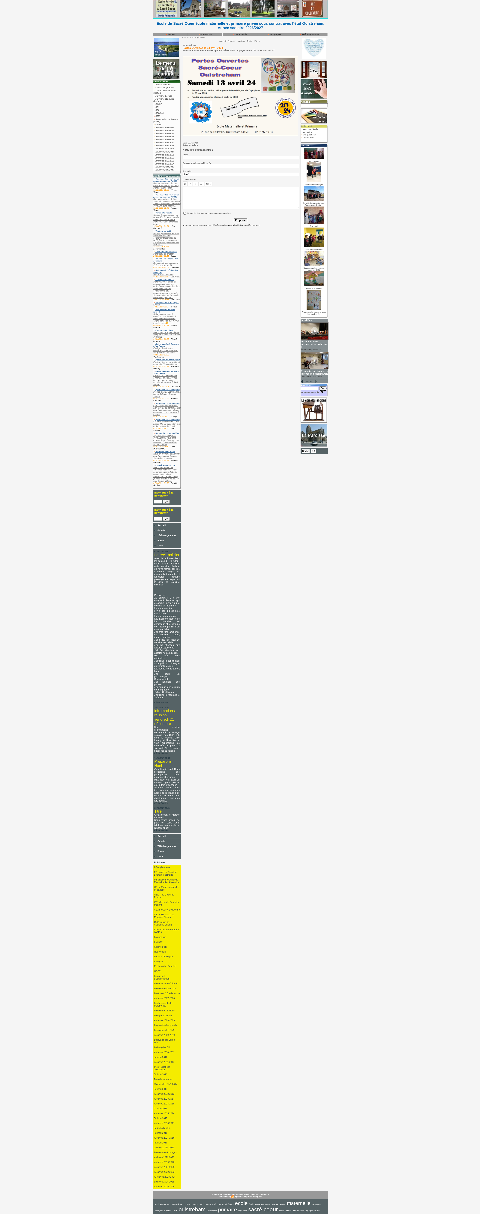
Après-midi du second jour (167, 360)
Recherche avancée (310, 392)
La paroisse (160, 937)
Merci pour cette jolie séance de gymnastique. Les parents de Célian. (166, 334)
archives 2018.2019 (164, 148)
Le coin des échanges (165, 1152)
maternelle (298, 1203)
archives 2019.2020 (164, 152)
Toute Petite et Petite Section (164, 91)
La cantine (307, 132)
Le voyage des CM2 (164, 1030)
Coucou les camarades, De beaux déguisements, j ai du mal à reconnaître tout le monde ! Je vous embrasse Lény (166, 219)
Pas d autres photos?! (163, 274)
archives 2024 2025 (164, 167)
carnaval (195, 1204)
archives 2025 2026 (164, 170)
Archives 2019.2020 (164, 155)
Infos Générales (163, 84)
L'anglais (158, 961)
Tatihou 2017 (160, 1118)
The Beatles (298, 1210)
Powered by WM (255, 1196)
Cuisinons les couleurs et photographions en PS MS (166, 180)
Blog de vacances (163, 1079)
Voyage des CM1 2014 (165, 1084)
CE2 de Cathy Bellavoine (167, 909)
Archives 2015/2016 (164, 139)
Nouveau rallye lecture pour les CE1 (314, 269)
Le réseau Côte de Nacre (167, 993)
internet (275, 1204)
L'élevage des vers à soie (164, 1041)
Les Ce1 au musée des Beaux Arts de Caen (313, 204)
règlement (242, 1211)
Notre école (206, 34)
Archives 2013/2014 (164, 133)
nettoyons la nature (163, 1211)
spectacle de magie (314, 184)
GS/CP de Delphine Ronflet (164, 896)
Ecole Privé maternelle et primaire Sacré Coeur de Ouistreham (240, 1194)
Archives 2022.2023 (164, 161)
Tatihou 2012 (160, 1057)
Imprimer (241, 41)
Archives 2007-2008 (164, 998)
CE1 (157, 107)
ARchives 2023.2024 (165, 1177)
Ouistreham (212, 1211)
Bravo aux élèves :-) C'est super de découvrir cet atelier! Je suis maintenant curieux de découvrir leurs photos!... (167, 202)
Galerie (161, 530)
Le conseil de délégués (166, 983)
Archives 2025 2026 (164, 1186)
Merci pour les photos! (163, 254)
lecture (283, 1204)
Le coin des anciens (164, 1010)
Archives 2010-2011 (164, 1052)
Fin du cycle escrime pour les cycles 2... (314, 313)
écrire (257, 1204)
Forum (160, 540)
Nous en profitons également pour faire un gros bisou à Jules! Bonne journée (166, 456)
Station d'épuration (313, 250)
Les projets (275, 34)
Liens (160, 545)
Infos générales (162, 867)
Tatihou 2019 (160, 1142)
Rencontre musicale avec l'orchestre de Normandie (314, 372)
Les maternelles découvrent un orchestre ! (314, 344)
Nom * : (186, 155)
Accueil (171, 34)
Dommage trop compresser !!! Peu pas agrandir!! (165, 264)
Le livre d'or (308, 138)
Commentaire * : (190, 179)
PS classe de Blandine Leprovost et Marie (165, 873)
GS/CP (158, 104)
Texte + (250, 41)
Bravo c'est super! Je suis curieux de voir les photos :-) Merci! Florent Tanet (166, 185)
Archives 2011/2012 (164, 127)
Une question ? (309, 135)
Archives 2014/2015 (164, 136)
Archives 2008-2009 (164, 1020)
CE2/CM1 (159, 113)
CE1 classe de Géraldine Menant (167, 903)
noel (175, 1210)
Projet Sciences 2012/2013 (162, 1068)
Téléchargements (310, 34)
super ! (156, 305)
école (251, 1204)
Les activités (240, 34)
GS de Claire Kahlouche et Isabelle (166, 888)
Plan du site (224, 1196)
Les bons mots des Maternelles (163, 1004)
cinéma (208, 1204)
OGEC (158, 124)
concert (221, 1204)
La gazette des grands (165, 1025)
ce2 (202, 1204)
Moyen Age (314, 161)
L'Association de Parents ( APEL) (166, 931)
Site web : (187, 171)
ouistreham (192, 1209)
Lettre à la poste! (314, 289)
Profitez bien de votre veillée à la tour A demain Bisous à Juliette (167, 394)
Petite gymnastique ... (165, 330)
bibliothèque (177, 1204)
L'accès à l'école (310, 129)
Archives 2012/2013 (164, 130)
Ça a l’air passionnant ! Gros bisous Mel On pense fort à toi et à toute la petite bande (167, 424)
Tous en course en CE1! (166, 252)
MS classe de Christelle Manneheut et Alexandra (166, 881)
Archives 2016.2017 (164, 142)
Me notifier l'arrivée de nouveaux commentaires (209, 213)
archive (163, 1204)
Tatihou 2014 (160, 1089)
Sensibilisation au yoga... (167, 302)
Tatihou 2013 (160, 1074)
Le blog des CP (162, 1047)
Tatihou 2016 (160, 1108)
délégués (229, 1204)
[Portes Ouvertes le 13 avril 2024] (240, 57)
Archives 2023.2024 (164, 164)
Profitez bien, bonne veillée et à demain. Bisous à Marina (166, 363)
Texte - (258, 41)
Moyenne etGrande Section (163, 100)
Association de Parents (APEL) (165, 120)
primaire (227, 1209)
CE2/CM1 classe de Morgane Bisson (164, 916)
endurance (266, 1204)
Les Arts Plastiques (163, 956)
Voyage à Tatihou (163, 1015)
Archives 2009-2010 (164, 1035)
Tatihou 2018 (160, 1133)
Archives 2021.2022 (164, 158)
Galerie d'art (160, 947)
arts (168, 1204)
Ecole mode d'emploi (165, 966)
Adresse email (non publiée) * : (197, 163)
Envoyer (231, 41)
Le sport (158, 942)
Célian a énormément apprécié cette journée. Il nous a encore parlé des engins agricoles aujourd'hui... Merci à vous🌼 (166, 318)
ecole (241, 1203)
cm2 (214, 1204)
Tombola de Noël (163, 231)
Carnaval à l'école (163, 213)
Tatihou (288, 1211)
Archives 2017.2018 (164, 145)
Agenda (305, 101)
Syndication (240, 1196)
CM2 (157, 116)
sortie (281, 1211)
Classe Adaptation (164, 87)
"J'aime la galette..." (164, 280)
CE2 (157, 110)
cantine (187, 1204)
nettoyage (316, 1204)
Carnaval (314, 226)
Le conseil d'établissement (162, 977)
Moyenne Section (163, 96)
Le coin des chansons (165, 988)
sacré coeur (263, 1209)
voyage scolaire (312, 1210)
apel (156, 1204)
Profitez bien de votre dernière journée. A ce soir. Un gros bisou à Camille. (165, 350)
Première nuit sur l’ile (165, 452)
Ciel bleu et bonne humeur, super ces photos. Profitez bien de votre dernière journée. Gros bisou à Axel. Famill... (165, 380)
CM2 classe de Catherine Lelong (163, 923)
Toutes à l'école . (162, 1128)
